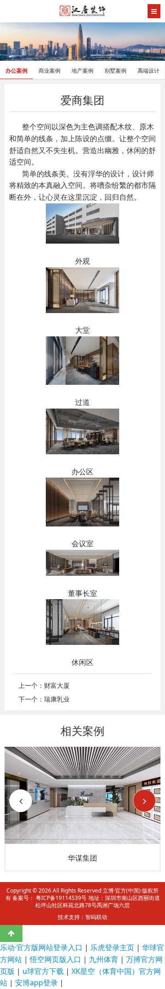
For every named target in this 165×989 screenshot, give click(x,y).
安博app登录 (36, 983)
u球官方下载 (43, 971)
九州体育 (103, 959)
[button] (144, 800)
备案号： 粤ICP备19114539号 (49, 898)
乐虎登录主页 (112, 947)
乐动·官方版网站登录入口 (41, 947)
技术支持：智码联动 (82, 917)
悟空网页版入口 (55, 959)
